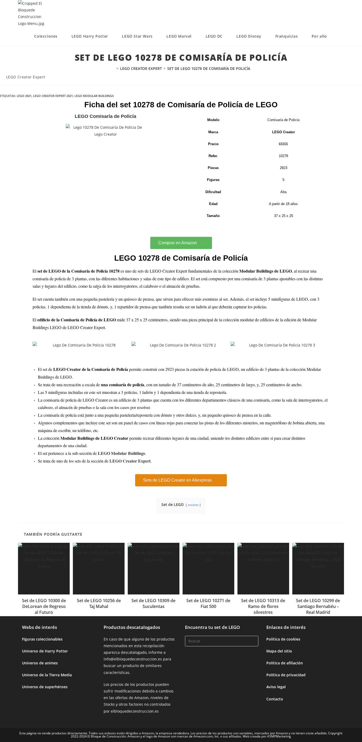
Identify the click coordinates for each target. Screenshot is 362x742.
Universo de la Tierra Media (47, 674)
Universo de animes (40, 662)
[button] (37, 345)
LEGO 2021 (24, 96)
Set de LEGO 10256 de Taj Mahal (99, 603)
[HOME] (113, 68)
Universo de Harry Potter (45, 651)
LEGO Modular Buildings (94, 96)
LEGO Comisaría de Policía (105, 116)
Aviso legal (276, 686)
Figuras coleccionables (42, 639)
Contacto (274, 698)
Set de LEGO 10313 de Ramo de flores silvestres (263, 606)
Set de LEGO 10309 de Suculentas (153, 603)
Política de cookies (283, 639)
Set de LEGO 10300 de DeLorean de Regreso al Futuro (44, 606)
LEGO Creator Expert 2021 (53, 96)
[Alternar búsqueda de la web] (342, 36)
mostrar (193, 505)
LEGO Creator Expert (25, 76)
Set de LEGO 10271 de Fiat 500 (208, 603)
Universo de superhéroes (45, 686)
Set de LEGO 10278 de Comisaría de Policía (208, 68)
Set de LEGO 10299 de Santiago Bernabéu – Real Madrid (318, 606)
